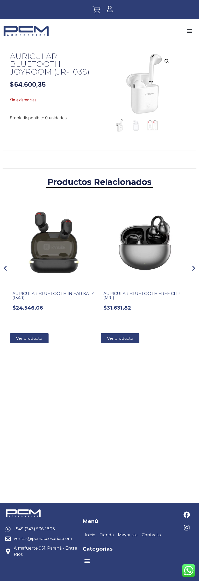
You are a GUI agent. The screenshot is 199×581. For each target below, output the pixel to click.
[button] (189, 31)
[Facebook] (186, 514)
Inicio (90, 534)
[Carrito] (96, 10)
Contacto (151, 534)
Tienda (107, 534)
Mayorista (128, 534)
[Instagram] (186, 527)
